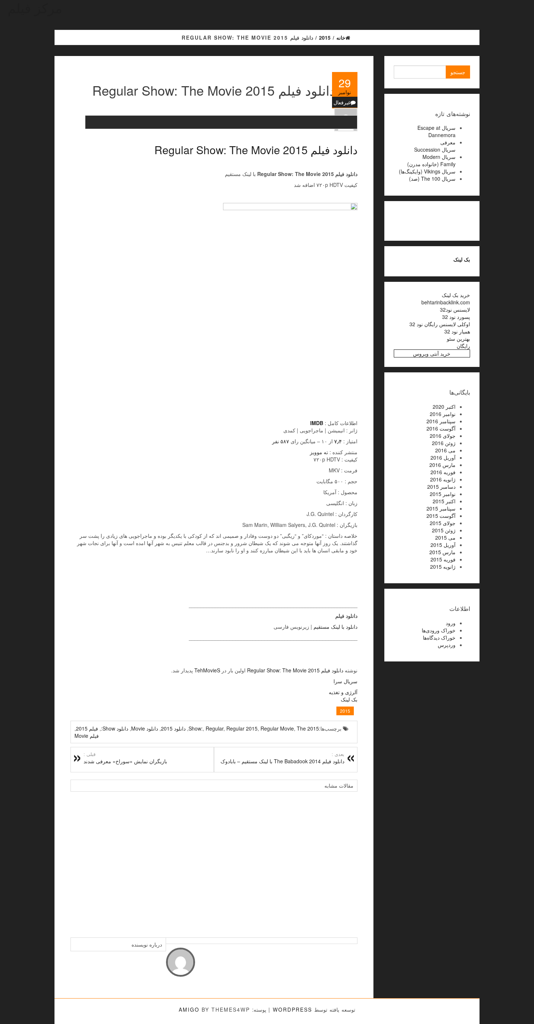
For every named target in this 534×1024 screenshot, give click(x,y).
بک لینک (349, 699)
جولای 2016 (443, 435)
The (301, 728)
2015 (345, 711)
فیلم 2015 (87, 728)
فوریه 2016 (443, 472)
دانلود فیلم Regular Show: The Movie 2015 (255, 149)
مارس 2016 (442, 464)
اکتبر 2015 (444, 501)
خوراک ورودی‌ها (439, 630)
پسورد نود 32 (456, 316)
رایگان (463, 345)
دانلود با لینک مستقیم (335, 626)
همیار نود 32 (457, 331)
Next (350, 861)
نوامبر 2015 (443, 493)
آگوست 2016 (441, 428)
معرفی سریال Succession (435, 146)
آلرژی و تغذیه (343, 692)
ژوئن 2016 (444, 443)
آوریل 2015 (443, 544)
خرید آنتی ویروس (431, 353)
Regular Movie (277, 728)
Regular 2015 (242, 728)
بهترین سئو (458, 338)
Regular (214, 728)
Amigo (189, 1009)
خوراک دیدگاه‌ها (439, 637)
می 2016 (445, 450)
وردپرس (447, 644)
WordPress (292, 1009)
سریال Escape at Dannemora (436, 131)
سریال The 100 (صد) (432, 178)
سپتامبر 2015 (441, 508)
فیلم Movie (86, 735)
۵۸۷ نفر (280, 441)
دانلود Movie (144, 728)
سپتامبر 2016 (441, 421)
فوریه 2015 (443, 559)
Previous (77, 861)
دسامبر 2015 (441, 486)
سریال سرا (345, 681)
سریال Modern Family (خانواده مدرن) (431, 160)
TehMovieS (207, 670)
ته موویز (319, 452)
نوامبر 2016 (443, 413)
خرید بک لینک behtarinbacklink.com (445, 298)
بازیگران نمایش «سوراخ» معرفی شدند (125, 758)
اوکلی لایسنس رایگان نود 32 (439, 324)
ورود (451, 623)
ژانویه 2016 (443, 479)
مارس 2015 (442, 552)
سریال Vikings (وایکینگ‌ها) (427, 171)
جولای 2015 (443, 523)
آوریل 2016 (443, 457)
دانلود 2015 (173, 728)
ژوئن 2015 (444, 530)
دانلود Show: (114, 728)
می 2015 (445, 537)
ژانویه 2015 (443, 566)
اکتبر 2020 (444, 406)
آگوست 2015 (441, 515)
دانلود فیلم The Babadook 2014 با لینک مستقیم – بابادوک (282, 758)
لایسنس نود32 (455, 309)
